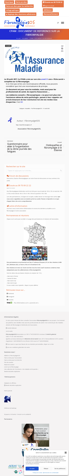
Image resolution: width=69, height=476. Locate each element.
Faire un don (21, 2)
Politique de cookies (37, 472)
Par (36, 108)
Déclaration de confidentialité (51, 472)
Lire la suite (9, 331)
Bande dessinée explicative (12, 371)
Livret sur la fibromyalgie (11, 367)
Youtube (10, 300)
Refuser (46, 468)
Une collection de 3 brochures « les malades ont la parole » (21, 369)
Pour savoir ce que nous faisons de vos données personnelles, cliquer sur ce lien (30, 344)
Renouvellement (51, 14)
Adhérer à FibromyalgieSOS (12, 355)
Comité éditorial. (12, 328)
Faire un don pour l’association (13, 358)
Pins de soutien (8, 362)
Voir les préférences (59, 468)
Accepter (32, 468)
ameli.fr (44, 79)
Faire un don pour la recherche (19, 6)
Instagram (11, 296)
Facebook (11, 293)
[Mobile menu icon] (62, 23)
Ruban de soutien (9, 364)
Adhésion (48, 10)
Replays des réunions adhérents (21, 14)
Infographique (12, 10)
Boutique (9, 2)
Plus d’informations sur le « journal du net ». (26, 303)
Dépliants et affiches (10, 383)
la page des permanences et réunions (38, 219)
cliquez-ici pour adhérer (31, 285)
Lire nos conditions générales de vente (18, 347)
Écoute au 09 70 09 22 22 (52, 4)
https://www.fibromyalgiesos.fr (24, 125)
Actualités (8, 45)
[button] (65, 452)
